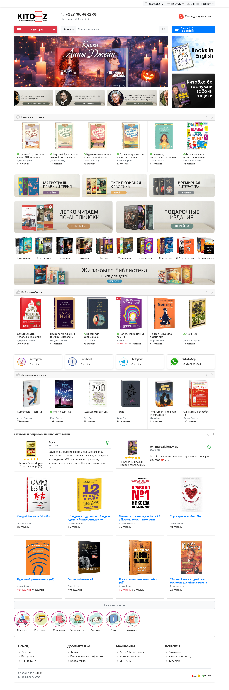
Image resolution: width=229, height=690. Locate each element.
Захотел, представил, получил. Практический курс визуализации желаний (131, 158)
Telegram (137, 359)
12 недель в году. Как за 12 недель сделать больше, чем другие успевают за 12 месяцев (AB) (89, 519)
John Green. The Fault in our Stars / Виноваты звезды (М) (130, 414)
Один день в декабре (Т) (162, 413)
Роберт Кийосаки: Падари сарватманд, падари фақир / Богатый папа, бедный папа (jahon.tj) (31, 463)
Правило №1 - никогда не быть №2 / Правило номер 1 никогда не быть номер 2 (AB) (139, 519)
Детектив (64, 258)
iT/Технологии (185, 258)
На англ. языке (205, 258)
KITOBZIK (125, 661)
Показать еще (114, 605)
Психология (145, 258)
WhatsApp (189, 359)
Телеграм (174, 661)
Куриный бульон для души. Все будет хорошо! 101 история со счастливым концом (97, 158)
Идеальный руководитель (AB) (35, 579)
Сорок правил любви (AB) (185, 516)
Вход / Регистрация (132, 652)
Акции (74, 652)
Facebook (86, 359)
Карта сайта (78, 661)
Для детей (165, 258)
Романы (84, 258)
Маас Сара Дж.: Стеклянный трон (132, 463)
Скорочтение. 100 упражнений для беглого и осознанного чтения (197, 158)
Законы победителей (80, 579)
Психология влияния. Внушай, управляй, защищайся (29, 337)
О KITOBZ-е (28, 661)
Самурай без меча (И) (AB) (33, 516)
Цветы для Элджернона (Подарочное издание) (64, 337)
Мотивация (124, 258)
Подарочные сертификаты (86, 656)
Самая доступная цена (198, 16)
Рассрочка (27, 656)
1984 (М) (158, 334)
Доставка (27, 652)
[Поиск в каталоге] (163, 29)
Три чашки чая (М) (197, 334)
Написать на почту (180, 656)
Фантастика (43, 258)
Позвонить (175, 652)
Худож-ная (23, 258)
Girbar (38, 673)
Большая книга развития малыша (160, 155)
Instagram (36, 359)
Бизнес (104, 258)
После (87, 411)
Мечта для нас (29, 411)
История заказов (130, 656)
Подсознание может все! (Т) (97, 335)
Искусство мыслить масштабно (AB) (138, 580)
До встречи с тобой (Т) (195, 413)
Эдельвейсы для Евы (62, 411)
